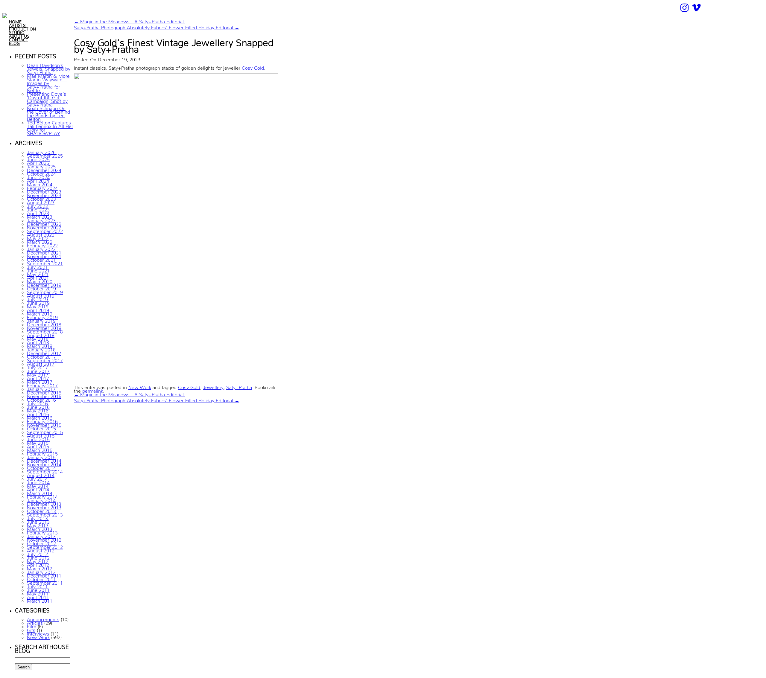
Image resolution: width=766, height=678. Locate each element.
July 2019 (37, 298)
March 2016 (39, 416)
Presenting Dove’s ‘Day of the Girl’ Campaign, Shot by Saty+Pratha (47, 98)
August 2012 (40, 549)
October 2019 (41, 287)
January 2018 (41, 348)
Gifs (31, 629)
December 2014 (44, 459)
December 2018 (44, 323)
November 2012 (44, 538)
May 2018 (37, 337)
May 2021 (37, 273)
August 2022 (40, 233)
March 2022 (39, 241)
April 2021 (38, 276)
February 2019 (42, 316)
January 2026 (41, 151)
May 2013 (37, 524)
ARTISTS (17, 24)
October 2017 (41, 355)
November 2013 (44, 506)
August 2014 (40, 474)
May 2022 (37, 237)
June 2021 (38, 269)
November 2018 (44, 327)
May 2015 (37, 442)
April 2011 (38, 596)
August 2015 (40, 434)
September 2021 (45, 262)
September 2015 (45, 431)
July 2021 (37, 266)
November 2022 (44, 226)
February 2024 (42, 187)
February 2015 (42, 452)
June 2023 (38, 208)
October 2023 (41, 197)
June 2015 (38, 438)
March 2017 (39, 381)
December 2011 (44, 574)
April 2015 (38, 445)
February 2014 (42, 495)
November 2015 (44, 424)
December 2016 (44, 391)
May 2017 (37, 373)
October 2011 (41, 578)
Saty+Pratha (239, 386)
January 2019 (41, 320)
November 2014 (44, 463)
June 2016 (38, 406)
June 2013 (38, 520)
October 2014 (41, 467)
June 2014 (38, 481)
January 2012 (41, 571)
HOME (15, 20)
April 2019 (38, 309)
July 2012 (37, 553)
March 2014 (39, 492)
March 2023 (39, 215)
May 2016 (37, 409)
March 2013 (39, 528)
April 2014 (38, 488)
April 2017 (38, 377)
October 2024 (41, 172)
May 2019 (37, 305)
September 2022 (45, 230)
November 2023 (44, 194)
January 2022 (41, 248)
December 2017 (44, 352)
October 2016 (41, 398)
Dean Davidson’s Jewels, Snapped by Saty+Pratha (48, 67)
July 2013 (37, 517)
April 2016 (38, 413)
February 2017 (42, 384)
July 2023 (37, 205)
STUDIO (17, 31)
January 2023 (41, 219)
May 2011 (37, 592)
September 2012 (45, 546)
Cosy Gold (253, 66)
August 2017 (40, 363)
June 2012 (38, 556)
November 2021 (44, 255)
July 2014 (37, 477)
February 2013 (42, 531)
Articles (35, 622)
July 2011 (37, 585)
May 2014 (37, 485)
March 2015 (39, 449)
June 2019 (38, 302)
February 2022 (42, 244)
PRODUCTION (22, 27)
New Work (38, 636)
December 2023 (44, 190)
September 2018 (45, 330)
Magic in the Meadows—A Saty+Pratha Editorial (129, 20)
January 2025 (41, 165)
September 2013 (45, 513)
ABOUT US (19, 34)
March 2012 (39, 567)
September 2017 (45, 359)
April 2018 (38, 341)
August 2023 (40, 201)
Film (31, 625)
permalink (92, 389)
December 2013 (44, 503)
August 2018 (40, 334)
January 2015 (41, 456)
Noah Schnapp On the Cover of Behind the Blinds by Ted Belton (48, 112)
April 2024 (38, 180)
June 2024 (38, 176)
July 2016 (37, 402)
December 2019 (44, 284)
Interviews (38, 632)
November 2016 (44, 395)
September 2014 (45, 470)
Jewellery (213, 386)
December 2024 (44, 169)
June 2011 (38, 589)
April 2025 (38, 162)
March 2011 (39, 599)
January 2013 (41, 535)
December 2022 (44, 223)
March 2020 (39, 280)
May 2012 (37, 560)
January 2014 (41, 499)
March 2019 (39, 312)
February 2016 (42, 420)
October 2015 (41, 427)
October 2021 (41, 258)
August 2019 (40, 294)
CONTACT (18, 38)
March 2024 (39, 183)
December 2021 (44, 251)
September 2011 (45, 581)
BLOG (14, 42)
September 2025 (45, 154)
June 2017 (38, 370)
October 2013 (41, 510)
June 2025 (38, 158)
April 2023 (38, 212)
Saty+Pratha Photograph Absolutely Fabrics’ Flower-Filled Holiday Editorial (156, 26)
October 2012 (41, 542)
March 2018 (39, 345)
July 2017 (37, 366)
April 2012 (38, 564)
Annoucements (43, 618)
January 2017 (41, 388)
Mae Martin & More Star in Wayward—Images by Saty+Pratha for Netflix (48, 82)
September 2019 (45, 291)
